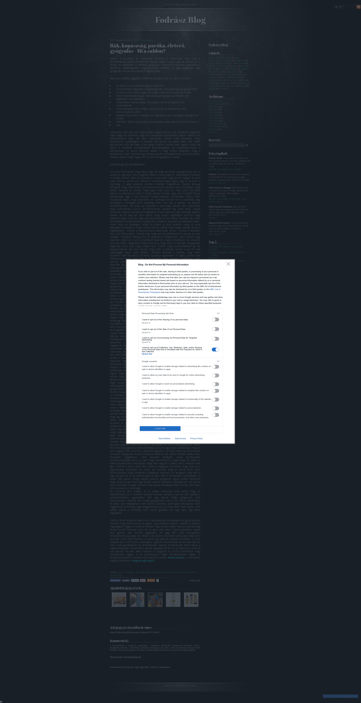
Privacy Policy (196, 438)
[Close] (229, 265)
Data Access (180, 438)
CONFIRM (160, 429)
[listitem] (180, 313)
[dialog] (180, 351)
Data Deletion (165, 438)
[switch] (215, 319)
